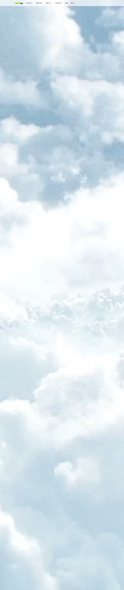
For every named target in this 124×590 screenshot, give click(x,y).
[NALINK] (19, 3)
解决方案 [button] (38, 3)
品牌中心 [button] (48, 3)
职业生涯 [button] (58, 3)
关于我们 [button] (28, 3)
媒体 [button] (66, 3)
